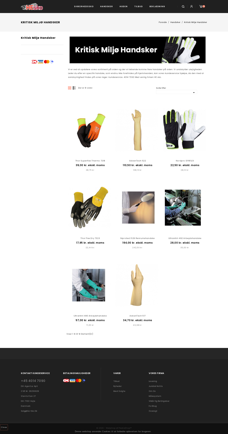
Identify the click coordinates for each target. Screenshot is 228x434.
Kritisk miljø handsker (38, 38)
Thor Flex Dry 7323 (90, 238)
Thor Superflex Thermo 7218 (90, 160)
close (4, 427)
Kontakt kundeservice (35, 373)
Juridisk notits (156, 386)
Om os (152, 391)
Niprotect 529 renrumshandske (137, 238)
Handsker (106, 6)
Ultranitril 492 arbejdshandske (184, 238)
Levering (153, 381)
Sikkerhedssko (84, 6)
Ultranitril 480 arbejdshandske (90, 315)
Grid (69, 87)
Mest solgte (119, 391)
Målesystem (155, 396)
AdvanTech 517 (138, 315)
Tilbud (138, 6)
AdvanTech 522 (137, 160)
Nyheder (117, 386)
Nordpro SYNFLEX (185, 160)
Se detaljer (87, 105)
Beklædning (157, 6)
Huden (124, 6)
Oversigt (74, 87)
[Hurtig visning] (94, 105)
